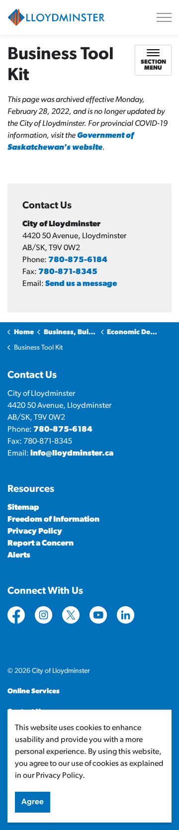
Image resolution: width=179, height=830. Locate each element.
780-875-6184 (77, 260)
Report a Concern (40, 544)
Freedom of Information (53, 520)
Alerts (18, 555)
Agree (32, 802)
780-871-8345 (67, 272)
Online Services (33, 691)
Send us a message (81, 284)
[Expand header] (164, 17)
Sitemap (23, 508)
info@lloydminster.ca (71, 454)
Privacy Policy (34, 532)
